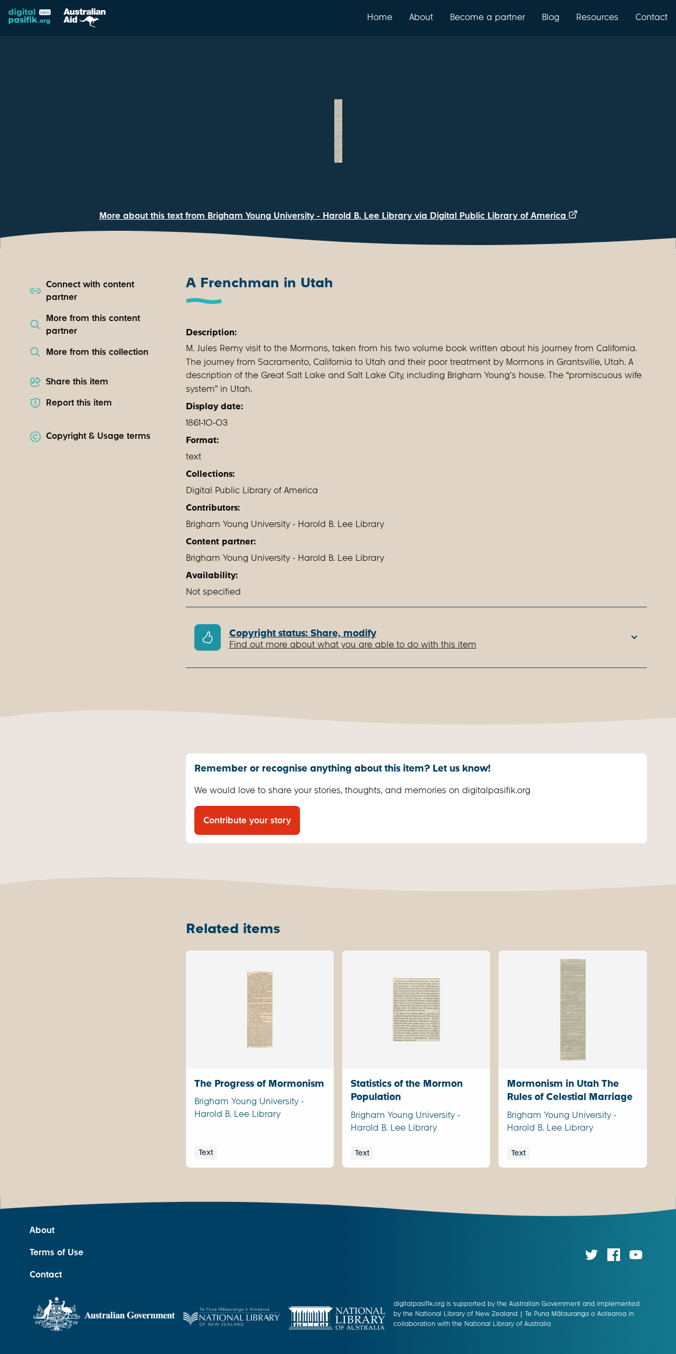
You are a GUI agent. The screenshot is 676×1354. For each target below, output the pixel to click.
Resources (597, 17)
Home (379, 17)
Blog (550, 17)
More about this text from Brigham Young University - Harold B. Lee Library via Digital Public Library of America (334, 215)
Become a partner (487, 17)
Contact (651, 17)
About (421, 17)
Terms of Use (56, 1252)
